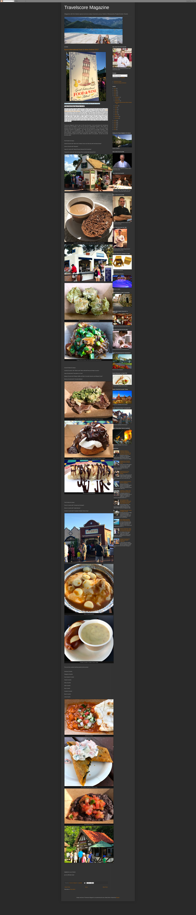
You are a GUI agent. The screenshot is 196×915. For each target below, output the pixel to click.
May (116, 111)
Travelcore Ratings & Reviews (120, 82)
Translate (123, 77)
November (117, 97)
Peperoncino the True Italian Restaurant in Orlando (124, 472)
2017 (115, 95)
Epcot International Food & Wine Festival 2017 (81, 49)
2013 (115, 125)
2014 (115, 124)
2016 (115, 120)
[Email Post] (85, 882)
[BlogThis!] (89, 883)
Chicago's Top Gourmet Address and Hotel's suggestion (125, 540)
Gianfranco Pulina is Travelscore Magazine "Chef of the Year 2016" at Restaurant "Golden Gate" (125, 452)
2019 (115, 92)
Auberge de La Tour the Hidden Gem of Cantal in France (125, 462)
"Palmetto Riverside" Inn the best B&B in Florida (126, 511)
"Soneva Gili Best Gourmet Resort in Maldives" (125, 482)
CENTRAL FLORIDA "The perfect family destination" (125, 491)
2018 (115, 93)
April (116, 112)
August (116, 105)
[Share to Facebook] (91, 883)
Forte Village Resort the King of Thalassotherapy (125, 520)
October (117, 99)
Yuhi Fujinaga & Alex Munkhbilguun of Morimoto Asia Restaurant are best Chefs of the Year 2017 (125, 502)
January (117, 118)
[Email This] (87, 883)
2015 (115, 122)
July (116, 107)
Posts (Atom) (72, 889)
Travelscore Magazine (86, 7)
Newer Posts (67, 887)
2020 (115, 90)
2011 (115, 127)
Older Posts (105, 887)
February (117, 116)
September (117, 100)
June (116, 109)
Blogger (117, 897)
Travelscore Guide (117, 81)
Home (86, 887)
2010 (115, 129)
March (116, 114)
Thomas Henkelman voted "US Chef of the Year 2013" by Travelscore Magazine (125, 529)
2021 (115, 88)
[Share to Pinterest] (93, 883)
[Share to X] (90, 883)
